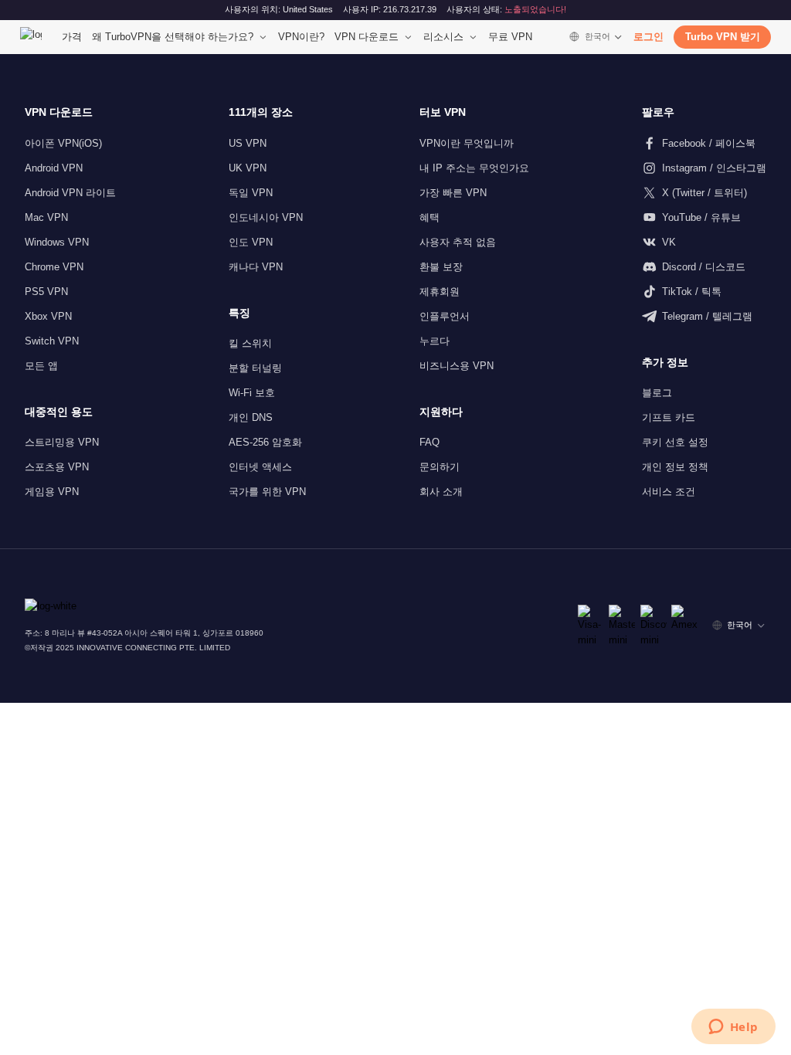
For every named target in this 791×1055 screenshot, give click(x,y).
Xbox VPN (48, 316)
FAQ (429, 442)
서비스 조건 (668, 491)
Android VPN (54, 168)
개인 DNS (251, 417)
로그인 (648, 36)
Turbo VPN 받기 (722, 36)
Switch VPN (52, 341)
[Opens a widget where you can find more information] (733, 1028)
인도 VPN (251, 242)
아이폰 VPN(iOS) (63, 143)
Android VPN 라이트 (70, 192)
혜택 (429, 217)
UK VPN (247, 168)
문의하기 (439, 467)
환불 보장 (441, 267)
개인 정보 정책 (675, 467)
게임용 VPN (52, 491)
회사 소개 (441, 491)
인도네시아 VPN (266, 217)
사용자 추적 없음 (457, 242)
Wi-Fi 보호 (252, 393)
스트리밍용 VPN (62, 442)
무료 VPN (510, 36)
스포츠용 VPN (57, 467)
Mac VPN (46, 217)
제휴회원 (439, 291)
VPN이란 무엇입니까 (466, 143)
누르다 (434, 341)
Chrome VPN (54, 267)
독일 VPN (251, 192)
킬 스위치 (250, 343)
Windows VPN (57, 242)
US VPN (247, 143)
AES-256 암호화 (265, 442)
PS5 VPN (46, 291)
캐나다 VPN (256, 267)
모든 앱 (41, 365)
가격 (72, 36)
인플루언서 (444, 316)
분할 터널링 (255, 368)
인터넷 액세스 (260, 467)
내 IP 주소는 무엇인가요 (474, 168)
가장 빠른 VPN (453, 192)
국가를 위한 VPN (267, 491)
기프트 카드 (668, 417)
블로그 (657, 393)
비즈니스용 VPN (456, 365)
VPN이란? (301, 36)
